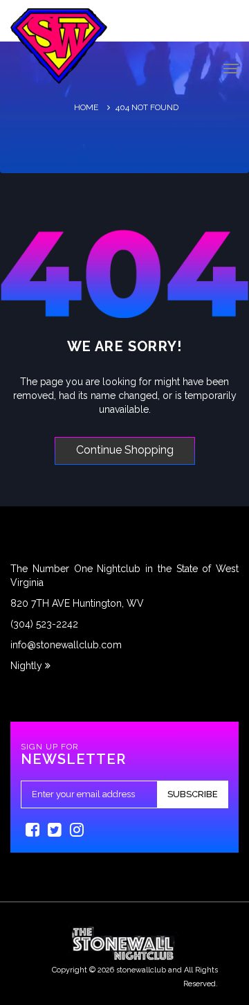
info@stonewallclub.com (66, 644)
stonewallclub (141, 970)
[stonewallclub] (58, 46)
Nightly (27, 665)
